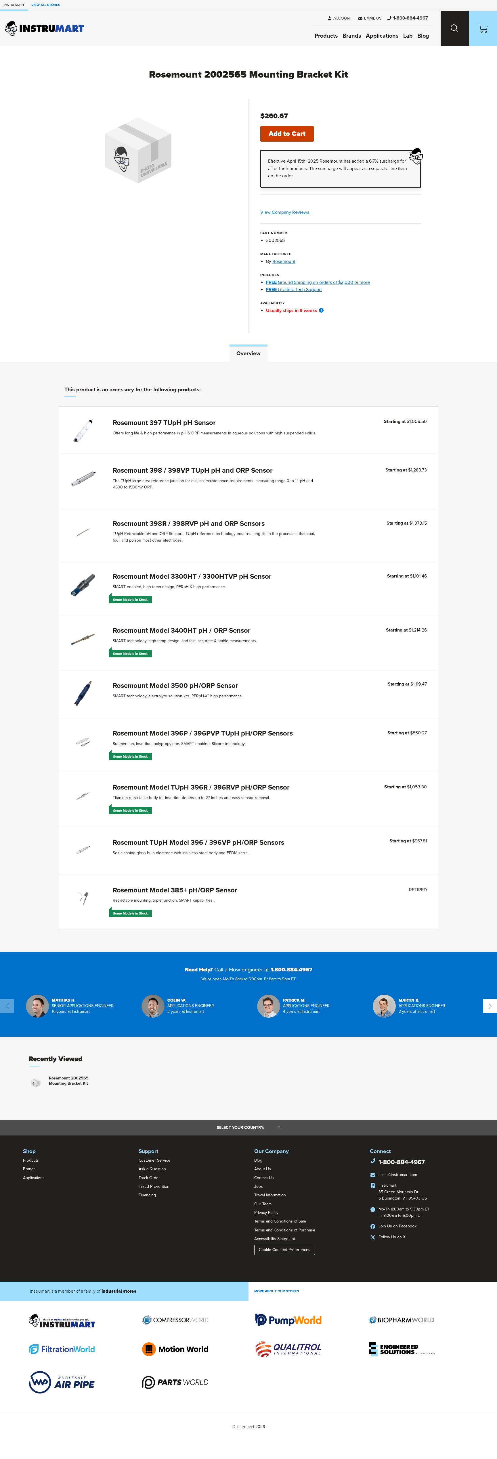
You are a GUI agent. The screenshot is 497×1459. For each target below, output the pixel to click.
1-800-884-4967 (291, 970)
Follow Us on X (392, 1237)
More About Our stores (276, 1291)
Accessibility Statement (274, 1238)
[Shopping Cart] (483, 28)
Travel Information (270, 1195)
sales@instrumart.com (398, 1174)
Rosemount (283, 261)
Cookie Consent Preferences (284, 1249)
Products (326, 35)
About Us (262, 1169)
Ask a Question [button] (152, 1169)
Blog (423, 35)
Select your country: (248, 1127)
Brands (352, 35)
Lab (408, 35)
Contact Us (264, 1177)
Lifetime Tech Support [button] (294, 289)
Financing (147, 1195)
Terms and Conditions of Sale (280, 1221)
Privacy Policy (266, 1212)
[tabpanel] (248, 657)
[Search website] (455, 28)
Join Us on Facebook (397, 1226)
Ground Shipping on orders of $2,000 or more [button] (318, 282)
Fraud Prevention (154, 1186)
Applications (382, 35)
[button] (369, 18)
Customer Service (154, 1160)
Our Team (263, 1204)
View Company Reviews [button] (298, 212)
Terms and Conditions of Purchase (284, 1230)
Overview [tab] (248, 353)
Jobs (258, 1186)
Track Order (149, 1177)
